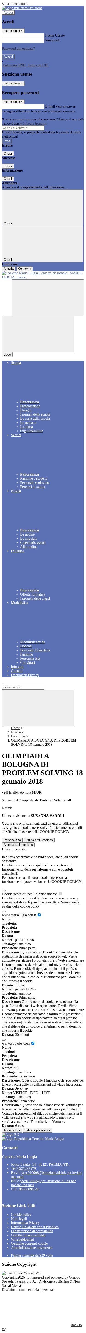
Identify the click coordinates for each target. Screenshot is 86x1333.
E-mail (50, 106)
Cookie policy (21, 1214)
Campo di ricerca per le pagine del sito (29, 683)
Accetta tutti (18, 844)
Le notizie (18, 736)
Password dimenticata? (18, 48)
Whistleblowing (22, 1239)
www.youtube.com (16, 1043)
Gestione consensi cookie (29, 1243)
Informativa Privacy (25, 1223)
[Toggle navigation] (38, 334)
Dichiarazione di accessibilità (32, 1231)
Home (15, 728)
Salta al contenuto (15, 4)
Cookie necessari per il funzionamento (30, 894)
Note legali (19, 1219)
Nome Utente (55, 35)
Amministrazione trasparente (31, 1247)
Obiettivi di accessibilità (28, 1235)
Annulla (9, 268)
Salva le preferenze (37, 1130)
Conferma (24, 268)
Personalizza (12, 840)
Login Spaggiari (36, 123)
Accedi (8, 12)
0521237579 (26, 1168)
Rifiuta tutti (39, 840)
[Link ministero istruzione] (22, 8)
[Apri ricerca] (48, 297)
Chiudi (8, 153)
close (7, 354)
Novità (16, 732)
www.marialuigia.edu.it (19, 915)
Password (52, 40)
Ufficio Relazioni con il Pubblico (35, 1227)
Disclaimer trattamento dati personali (28, 1290)
